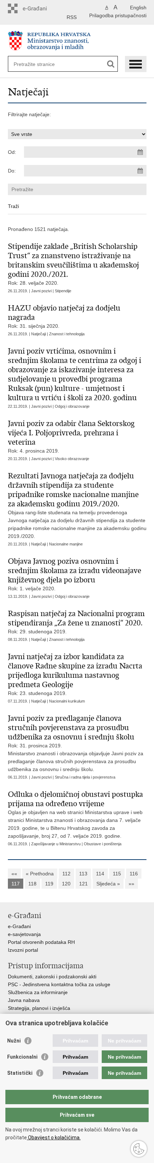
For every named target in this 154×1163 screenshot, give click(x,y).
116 (134, 873)
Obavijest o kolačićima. (54, 1137)
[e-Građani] (38, 8)
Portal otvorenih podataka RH (41, 942)
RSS (72, 17)
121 (83, 884)
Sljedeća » (108, 884)
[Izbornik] (135, 64)
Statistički (20, 1073)
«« (14, 873)
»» (131, 884)
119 (49, 884)
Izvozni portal (23, 950)
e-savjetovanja (24, 934)
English (138, 7)
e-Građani (19, 926)
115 (117, 873)
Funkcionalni (22, 1057)
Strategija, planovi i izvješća (39, 1008)
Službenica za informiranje (38, 992)
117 (15, 884)
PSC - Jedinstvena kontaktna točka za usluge (59, 984)
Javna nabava (24, 1000)
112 (66, 873)
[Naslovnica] (77, 41)
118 (32, 884)
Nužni (14, 1041)
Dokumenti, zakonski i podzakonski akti (52, 976)
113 (83, 873)
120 (66, 884)
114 (100, 873)
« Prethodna (40, 873)
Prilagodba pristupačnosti (117, 15)
